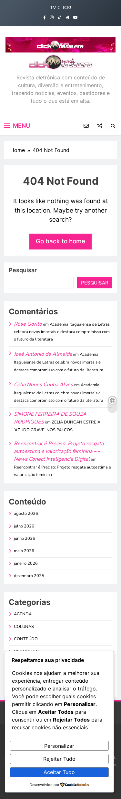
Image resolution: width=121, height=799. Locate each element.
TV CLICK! (60, 8)
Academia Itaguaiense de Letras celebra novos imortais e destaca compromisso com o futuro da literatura (62, 331)
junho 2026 (24, 538)
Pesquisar (23, 270)
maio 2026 (24, 551)
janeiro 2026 (26, 563)
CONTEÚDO (26, 639)
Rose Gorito (28, 324)
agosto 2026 (26, 513)
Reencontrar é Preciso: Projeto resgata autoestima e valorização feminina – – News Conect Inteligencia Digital (59, 451)
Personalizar (59, 746)
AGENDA (23, 614)
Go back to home (60, 241)
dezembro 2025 (29, 576)
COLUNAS (24, 627)
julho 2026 (24, 526)
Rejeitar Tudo (59, 759)
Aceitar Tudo (59, 772)
